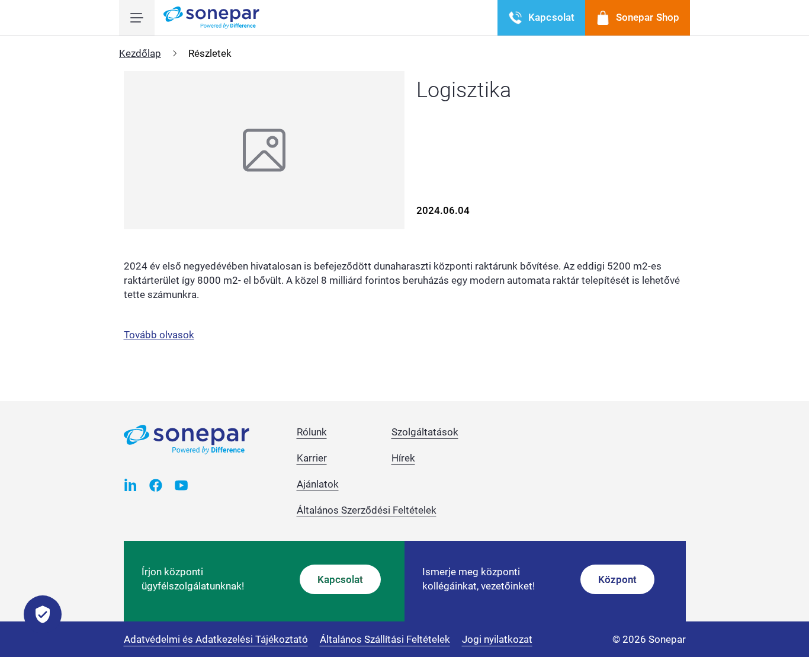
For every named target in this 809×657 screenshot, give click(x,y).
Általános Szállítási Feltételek (385, 639)
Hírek (403, 458)
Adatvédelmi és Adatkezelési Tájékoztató (216, 639)
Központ (617, 579)
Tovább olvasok (159, 335)
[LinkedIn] (130, 485)
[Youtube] (181, 485)
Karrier (312, 458)
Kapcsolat (340, 579)
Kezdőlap (140, 53)
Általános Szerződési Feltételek (366, 510)
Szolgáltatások (424, 432)
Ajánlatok (318, 484)
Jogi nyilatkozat (497, 639)
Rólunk (312, 432)
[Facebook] (156, 485)
